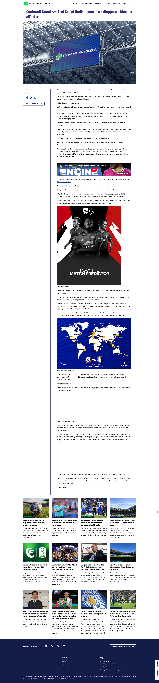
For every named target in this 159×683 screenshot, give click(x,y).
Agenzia (64, 661)
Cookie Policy (104, 667)
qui (78, 92)
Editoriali (116, 3)
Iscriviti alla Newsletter (34, 103)
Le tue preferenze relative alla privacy (111, 670)
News (75, 3)
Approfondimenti (86, 3)
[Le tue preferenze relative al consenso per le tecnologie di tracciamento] (157, 512)
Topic (124, 3)
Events (64, 664)
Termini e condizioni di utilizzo (109, 664)
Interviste (97, 3)
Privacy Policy (104, 661)
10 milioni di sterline (64, 182)
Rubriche (107, 3)
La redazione (65, 667)
